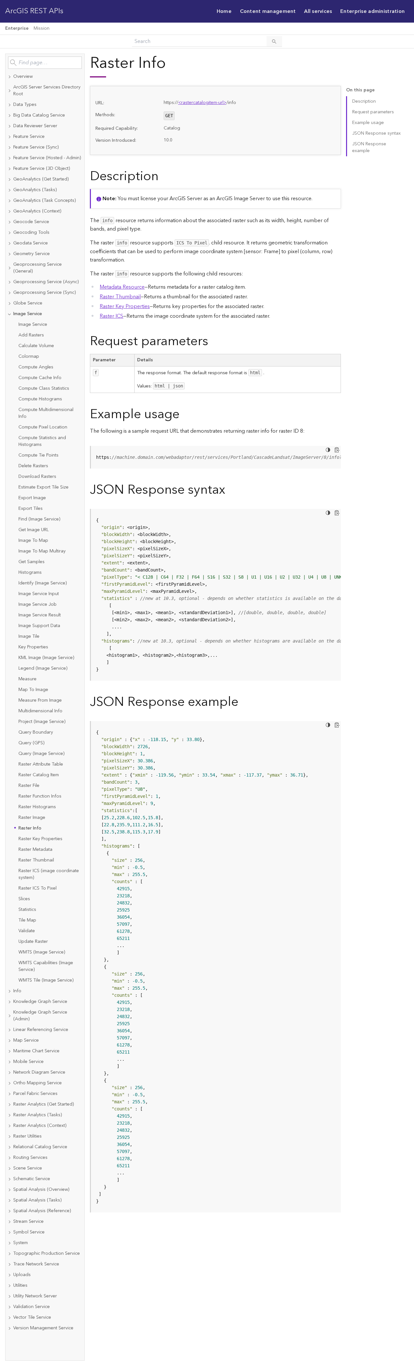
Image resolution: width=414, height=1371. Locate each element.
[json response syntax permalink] (230, 490)
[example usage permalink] (185, 414)
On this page (360, 90)
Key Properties (33, 647)
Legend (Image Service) (42, 668)
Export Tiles (30, 508)
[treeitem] (44, 76)
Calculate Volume (36, 346)
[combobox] (45, 63)
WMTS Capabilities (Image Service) (45, 966)
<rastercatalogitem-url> (202, 103)
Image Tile (28, 636)
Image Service (32, 324)
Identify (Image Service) (42, 583)
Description (364, 101)
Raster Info (29, 828)
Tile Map (27, 920)
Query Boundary (35, 732)
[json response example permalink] (243, 702)
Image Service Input (38, 594)
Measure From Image (40, 700)
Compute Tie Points (38, 455)
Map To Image (33, 690)
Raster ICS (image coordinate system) (48, 874)
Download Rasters (37, 476)
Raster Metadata (35, 849)
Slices (24, 899)
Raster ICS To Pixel (37, 888)
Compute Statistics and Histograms (42, 441)
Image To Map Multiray (42, 551)
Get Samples (31, 562)
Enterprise (16, 28)
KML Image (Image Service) (46, 658)
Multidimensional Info (40, 711)
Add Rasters (31, 335)
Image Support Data (39, 626)
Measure (27, 679)
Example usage (368, 123)
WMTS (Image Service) (41, 952)
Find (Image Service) (39, 519)
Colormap (28, 356)
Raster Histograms (37, 807)
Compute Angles (35, 367)
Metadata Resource (122, 287)
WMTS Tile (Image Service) (45, 980)
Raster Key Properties (40, 839)
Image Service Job (37, 604)
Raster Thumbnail (36, 860)
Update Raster (33, 941)
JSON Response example (369, 147)
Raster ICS (111, 316)
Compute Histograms (40, 399)
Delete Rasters (33, 466)
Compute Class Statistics (43, 388)
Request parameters (373, 112)
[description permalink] (163, 176)
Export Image (32, 498)
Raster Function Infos (39, 796)
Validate (26, 931)
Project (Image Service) (41, 722)
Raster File (28, 785)
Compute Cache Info (39, 378)
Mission (41, 28)
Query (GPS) (31, 743)
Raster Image (31, 817)
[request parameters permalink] (213, 341)
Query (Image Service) (41, 754)
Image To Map (33, 540)
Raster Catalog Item (38, 775)
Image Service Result (39, 615)
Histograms (30, 572)
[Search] (274, 41)
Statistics (27, 909)
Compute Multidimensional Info (45, 413)
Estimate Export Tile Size (43, 487)
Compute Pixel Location (42, 427)
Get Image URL (33, 530)
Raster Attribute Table (40, 764)
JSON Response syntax (376, 133)
